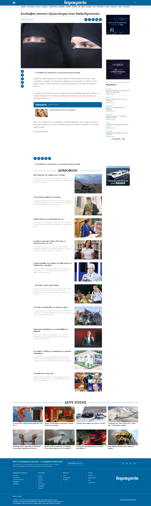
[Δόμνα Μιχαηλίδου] (88, 249)
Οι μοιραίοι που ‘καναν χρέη (43, 373)
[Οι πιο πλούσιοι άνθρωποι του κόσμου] (88, 205)
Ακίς (89, 480)
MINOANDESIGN (131, 500)
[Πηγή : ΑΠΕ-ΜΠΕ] (60, 414)
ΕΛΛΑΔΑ (108, 122)
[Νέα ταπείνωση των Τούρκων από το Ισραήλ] (88, 183)
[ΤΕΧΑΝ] (88, 360)
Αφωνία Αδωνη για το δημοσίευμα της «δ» (49, 219)
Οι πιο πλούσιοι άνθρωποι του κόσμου (47, 197)
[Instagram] (126, 463)
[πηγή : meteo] (28, 414)
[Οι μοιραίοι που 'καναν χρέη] (88, 382)
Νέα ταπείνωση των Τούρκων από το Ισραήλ (49, 175)
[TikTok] (130, 463)
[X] (89, 19)
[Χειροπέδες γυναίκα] (28, 437)
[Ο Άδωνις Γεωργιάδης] (88, 227)
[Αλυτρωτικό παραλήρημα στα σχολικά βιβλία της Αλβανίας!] (88, 338)
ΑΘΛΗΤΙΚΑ (108, 89)
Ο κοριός (90, 475)
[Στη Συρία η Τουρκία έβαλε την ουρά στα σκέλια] (88, 316)
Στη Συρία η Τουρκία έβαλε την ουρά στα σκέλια (51, 307)
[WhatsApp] (96, 19)
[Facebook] (85, 19)
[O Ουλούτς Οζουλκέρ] (88, 272)
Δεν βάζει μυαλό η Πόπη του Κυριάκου (62, 110)
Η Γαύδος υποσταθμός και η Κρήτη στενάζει (90, 423)
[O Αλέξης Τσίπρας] (88, 294)
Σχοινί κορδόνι (92, 477)
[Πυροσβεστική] (91, 437)
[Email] (100, 19)
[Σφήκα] (123, 437)
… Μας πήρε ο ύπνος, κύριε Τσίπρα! (46, 285)
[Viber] (93, 19)
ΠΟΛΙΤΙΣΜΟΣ (109, 114)
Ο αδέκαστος (91, 482)
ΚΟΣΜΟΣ (108, 97)
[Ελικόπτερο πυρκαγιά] (60, 437)
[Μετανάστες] (91, 414)
